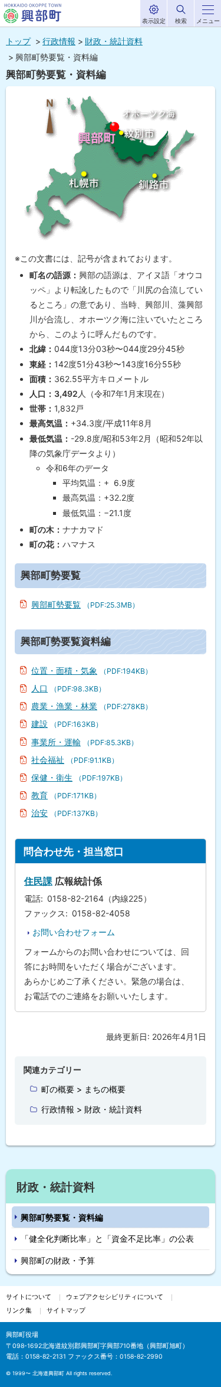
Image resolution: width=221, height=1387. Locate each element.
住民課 (38, 881)
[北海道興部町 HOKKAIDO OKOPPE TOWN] (32, 13)
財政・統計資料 (114, 41)
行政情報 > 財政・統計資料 (91, 1109)
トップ (18, 41)
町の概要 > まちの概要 (83, 1089)
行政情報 (58, 41)
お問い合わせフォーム (73, 932)
